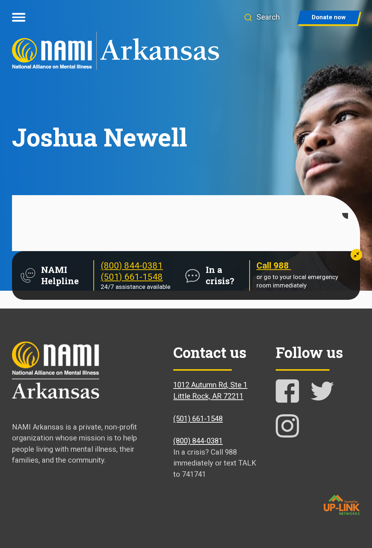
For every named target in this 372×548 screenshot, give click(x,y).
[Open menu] (18, 17)
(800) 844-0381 (132, 266)
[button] (262, 17)
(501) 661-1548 (132, 277)
